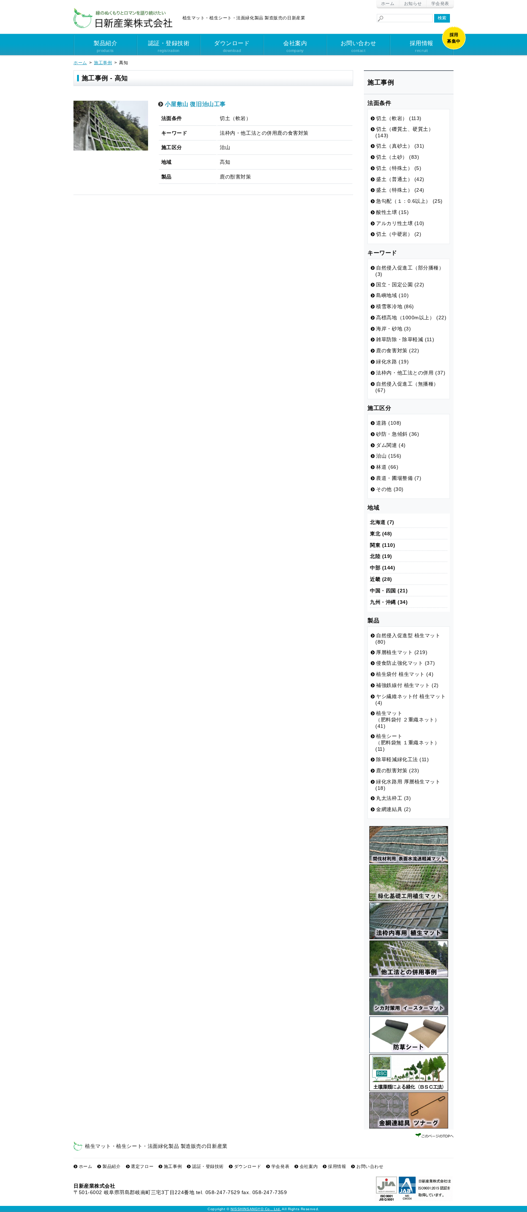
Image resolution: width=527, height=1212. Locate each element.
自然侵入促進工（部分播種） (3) (409, 271)
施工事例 (173, 1166)
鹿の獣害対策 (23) (397, 770)
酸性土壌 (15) (392, 212)
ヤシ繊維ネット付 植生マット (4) (410, 699)
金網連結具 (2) (393, 809)
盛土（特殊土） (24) (400, 190)
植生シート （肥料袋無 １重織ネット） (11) (407, 742)
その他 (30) (389, 489)
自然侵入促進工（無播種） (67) (407, 387)
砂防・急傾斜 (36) (397, 434)
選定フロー (142, 1166)
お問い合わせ (358, 46)
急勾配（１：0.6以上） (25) (409, 201)
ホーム (388, 3)
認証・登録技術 (169, 46)
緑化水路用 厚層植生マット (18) (408, 785)
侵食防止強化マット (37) (405, 663)
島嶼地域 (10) (392, 295)
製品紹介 (105, 46)
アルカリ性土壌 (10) (400, 223)
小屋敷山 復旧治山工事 (195, 104)
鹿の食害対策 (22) (397, 350)
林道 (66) (387, 467)
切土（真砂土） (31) (400, 146)
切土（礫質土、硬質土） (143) (404, 132)
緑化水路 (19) (392, 361)
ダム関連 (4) (390, 445)
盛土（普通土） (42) (400, 179)
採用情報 (421, 46)
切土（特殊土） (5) (398, 168)
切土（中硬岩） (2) (398, 234)
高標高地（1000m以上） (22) (411, 317)
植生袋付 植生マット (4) (404, 674)
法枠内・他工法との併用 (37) (410, 373)
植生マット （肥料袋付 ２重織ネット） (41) (407, 719)
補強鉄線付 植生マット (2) (407, 685)
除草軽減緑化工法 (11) (402, 759)
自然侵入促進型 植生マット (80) (408, 639)
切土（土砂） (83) (397, 157)
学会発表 (440, 3)
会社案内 (295, 46)
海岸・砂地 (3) (393, 328)
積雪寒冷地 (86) (395, 306)
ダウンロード (232, 46)
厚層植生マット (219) (401, 652)
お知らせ (413, 3)
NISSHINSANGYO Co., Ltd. (256, 1209)
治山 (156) (388, 456)
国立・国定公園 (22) (400, 284)
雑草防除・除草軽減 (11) (405, 339)
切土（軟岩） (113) (399, 118)
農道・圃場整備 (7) (398, 478)
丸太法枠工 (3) (393, 798)
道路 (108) (388, 423)
